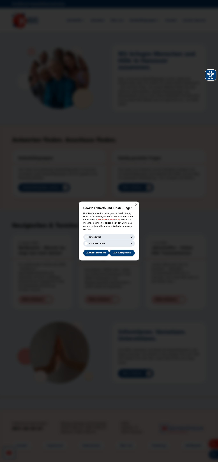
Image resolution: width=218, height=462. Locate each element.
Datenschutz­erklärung (109, 219)
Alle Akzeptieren (122, 252)
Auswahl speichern (96, 252)
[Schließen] (136, 205)
